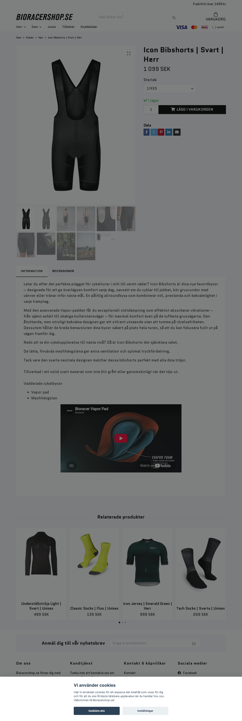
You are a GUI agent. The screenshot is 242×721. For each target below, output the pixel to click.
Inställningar (145, 710)
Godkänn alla (96, 710)
